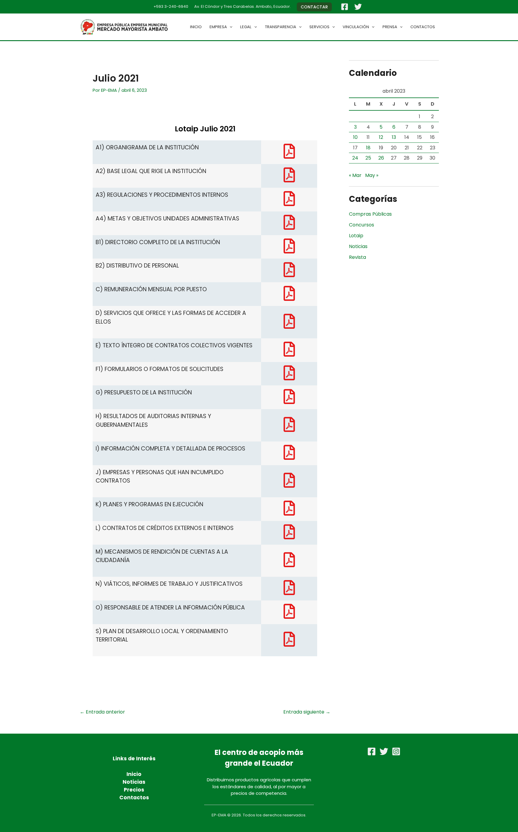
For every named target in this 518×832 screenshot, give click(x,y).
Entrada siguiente (306, 712)
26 (381, 157)
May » (371, 175)
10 (355, 137)
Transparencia (280, 27)
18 (368, 147)
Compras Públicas (370, 214)
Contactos (422, 27)
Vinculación (356, 27)
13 (394, 137)
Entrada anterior (102, 712)
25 (368, 157)
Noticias (358, 246)
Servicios (319, 27)
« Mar (355, 175)
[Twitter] (358, 6)
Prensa (390, 27)
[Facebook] (344, 6)
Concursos (361, 224)
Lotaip (356, 235)
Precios (134, 789)
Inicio (196, 27)
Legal (246, 27)
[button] (314, 6)
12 (381, 137)
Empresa (218, 27)
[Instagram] (396, 751)
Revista (357, 257)
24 (355, 157)
